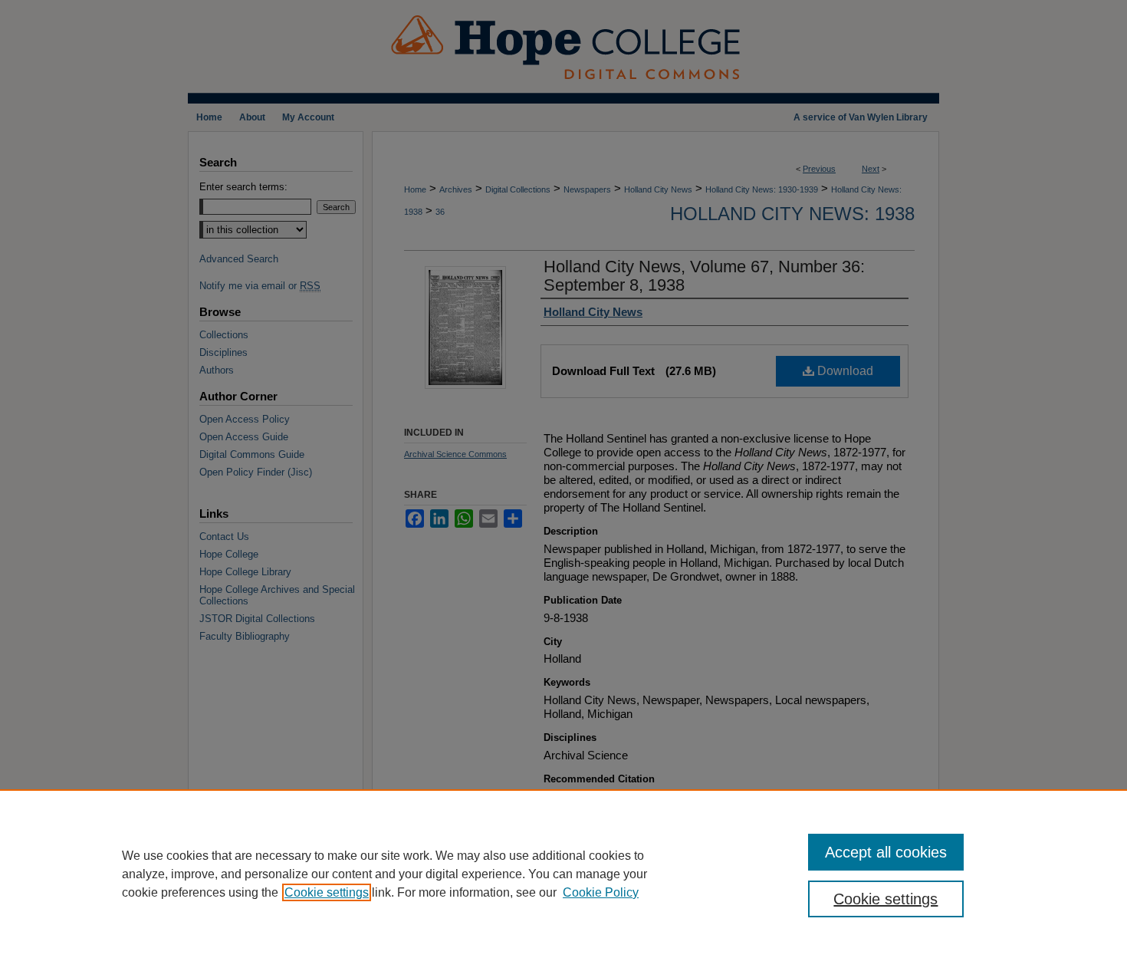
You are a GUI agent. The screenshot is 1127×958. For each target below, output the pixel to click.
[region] (563, 873)
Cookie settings (326, 892)
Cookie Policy (601, 892)
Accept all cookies (886, 852)
